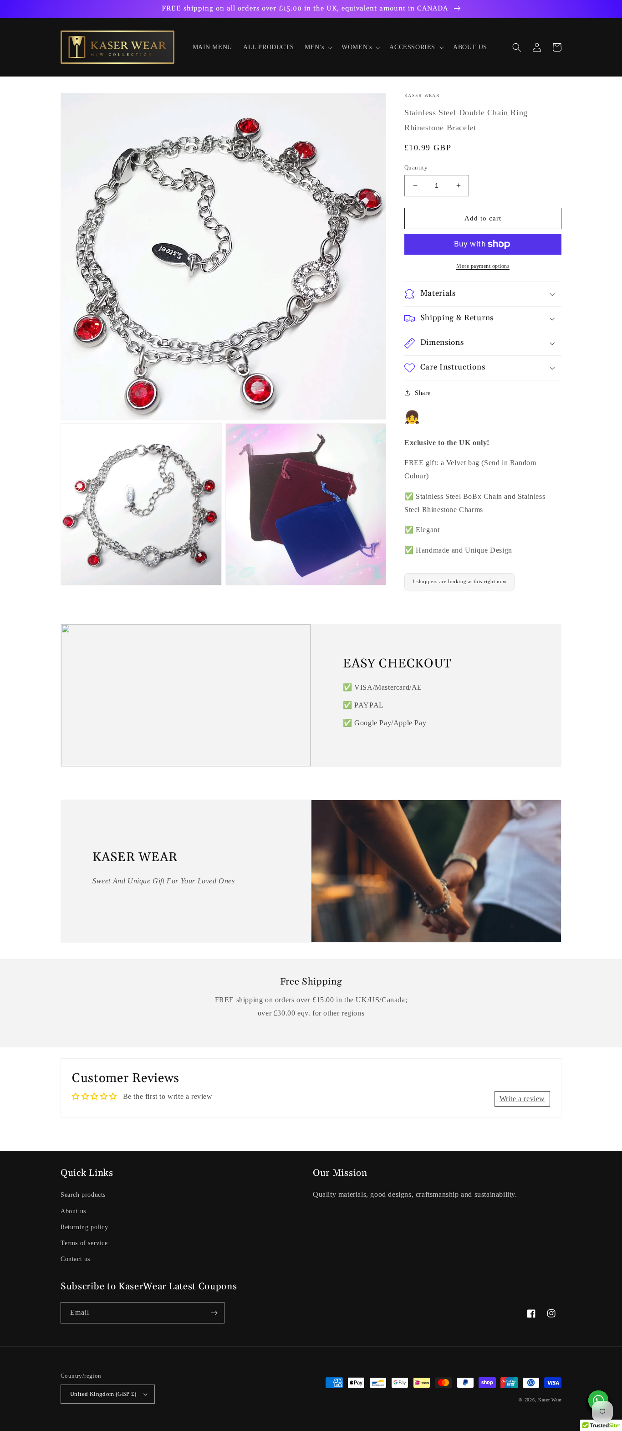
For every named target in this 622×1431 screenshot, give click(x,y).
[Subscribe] (214, 1312)
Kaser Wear (549, 1399)
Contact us (75, 1259)
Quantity (416, 167)
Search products (83, 1194)
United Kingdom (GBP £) (103, 1393)
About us (73, 1211)
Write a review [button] (522, 1099)
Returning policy (84, 1227)
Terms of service (84, 1243)
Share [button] (423, 393)
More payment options (483, 266)
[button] (317, 47)
